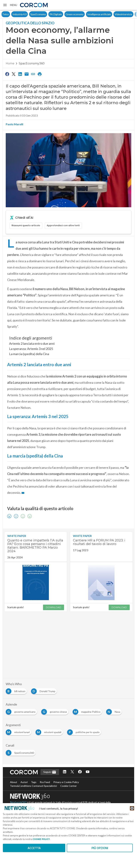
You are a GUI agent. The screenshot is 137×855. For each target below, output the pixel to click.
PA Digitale (46, 14)
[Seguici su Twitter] (72, 772)
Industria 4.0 (9, 14)
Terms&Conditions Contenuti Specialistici (33, 785)
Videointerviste (113, 14)
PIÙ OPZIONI (100, 848)
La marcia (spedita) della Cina (29, 354)
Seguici (47, 771)
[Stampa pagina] (39, 74)
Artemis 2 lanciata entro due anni (32, 343)
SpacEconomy (28, 14)
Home (10, 63)
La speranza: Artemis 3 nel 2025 (31, 349)
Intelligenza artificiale (89, 14)
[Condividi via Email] (26, 74)
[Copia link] (33, 74)
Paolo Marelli (14, 124)
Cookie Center (68, 785)
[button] (10, 5)
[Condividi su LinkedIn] (20, 74)
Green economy (64, 14)
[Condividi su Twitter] (13, 74)
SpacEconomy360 (32, 63)
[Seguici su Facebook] (80, 772)
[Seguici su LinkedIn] (64, 772)
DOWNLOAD (53, 607)
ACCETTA (34, 848)
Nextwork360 (18, 802)
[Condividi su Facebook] (7, 74)
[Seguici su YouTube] (87, 772)
